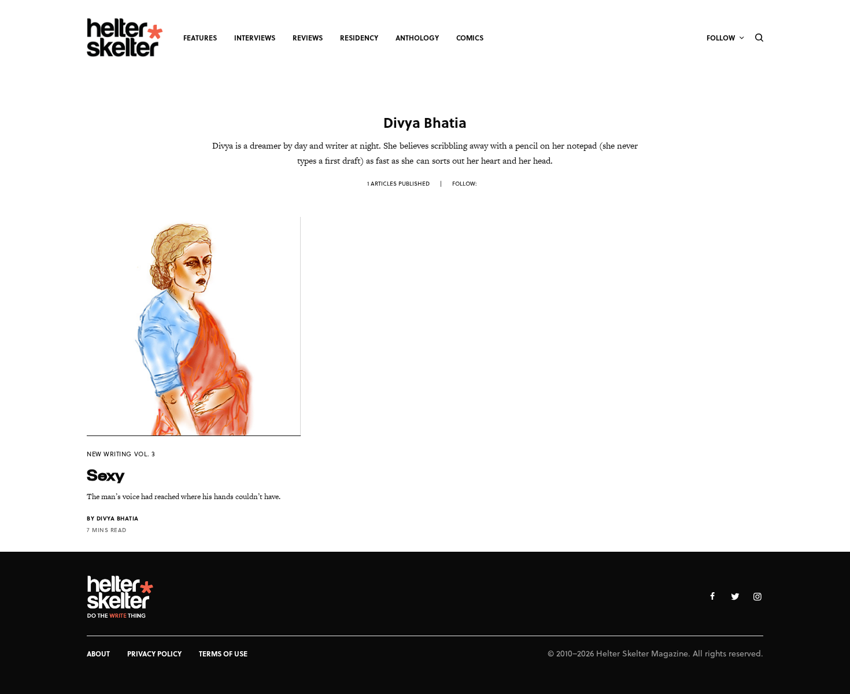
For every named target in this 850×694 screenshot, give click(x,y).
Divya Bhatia (118, 518)
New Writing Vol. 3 (121, 454)
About (98, 653)
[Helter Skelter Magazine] (125, 37)
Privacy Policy (154, 653)
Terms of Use (223, 653)
